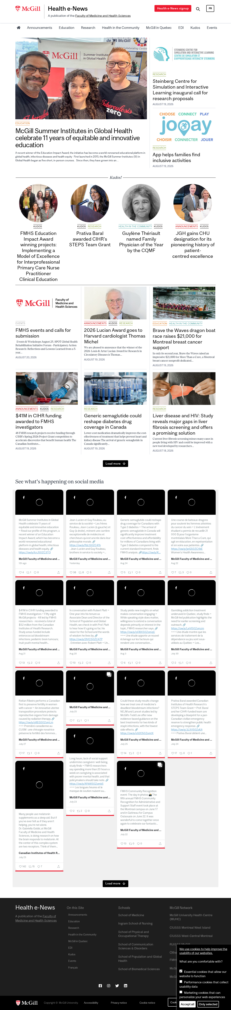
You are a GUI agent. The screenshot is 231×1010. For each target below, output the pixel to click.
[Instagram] (108, 986)
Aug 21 (22, 653)
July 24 (174, 744)
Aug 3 (123, 653)
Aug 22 (174, 563)
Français (73, 967)
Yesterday (74, 563)
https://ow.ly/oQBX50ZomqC (137, 631)
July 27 (22, 744)
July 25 (73, 711)
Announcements (39, 28)
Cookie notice (147, 1002)
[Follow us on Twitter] (117, 986)
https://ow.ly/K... (151, 552)
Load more (113, 463)
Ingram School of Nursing (135, 923)
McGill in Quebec (159, 28)
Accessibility (91, 1002)
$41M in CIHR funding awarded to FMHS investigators (39, 421)
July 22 (124, 834)
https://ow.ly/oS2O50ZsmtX (137, 733)
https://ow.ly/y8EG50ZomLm (36, 722)
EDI (181, 28)
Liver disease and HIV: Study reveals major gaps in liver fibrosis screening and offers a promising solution (183, 424)
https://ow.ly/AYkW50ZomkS (86, 783)
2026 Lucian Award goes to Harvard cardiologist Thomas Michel (114, 335)
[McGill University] (29, 9)
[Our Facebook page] (100, 986)
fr (210, 8)
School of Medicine (131, 915)
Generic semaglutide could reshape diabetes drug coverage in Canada (112, 421)
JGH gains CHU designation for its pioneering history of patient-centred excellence (193, 244)
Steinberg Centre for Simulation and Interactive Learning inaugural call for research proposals (180, 89)
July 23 (73, 801)
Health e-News (68, 8)
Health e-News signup (173, 8)
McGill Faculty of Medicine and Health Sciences (39, 559)
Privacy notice (119, 1002)
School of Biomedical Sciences (139, 969)
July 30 (174, 653)
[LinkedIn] (125, 986)
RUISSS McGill (180, 944)
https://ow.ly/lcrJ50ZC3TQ (35, 552)
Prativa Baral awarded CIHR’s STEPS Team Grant (90, 239)
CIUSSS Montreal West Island (190, 927)
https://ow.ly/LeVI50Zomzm (187, 628)
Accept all (187, 1004)
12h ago (23, 563)
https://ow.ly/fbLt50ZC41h (85, 545)
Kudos (195, 28)
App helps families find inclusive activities (176, 157)
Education (66, 28)
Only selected (208, 1004)
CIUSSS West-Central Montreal (191, 936)
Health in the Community (120, 28)
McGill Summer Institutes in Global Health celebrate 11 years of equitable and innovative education (77, 137)
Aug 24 (123, 563)
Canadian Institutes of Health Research (39, 853)
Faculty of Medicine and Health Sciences (103, 16)
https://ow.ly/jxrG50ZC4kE (187, 548)
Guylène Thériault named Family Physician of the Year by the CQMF (141, 241)
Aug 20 (73, 653)
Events (212, 28)
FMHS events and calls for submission (43, 333)
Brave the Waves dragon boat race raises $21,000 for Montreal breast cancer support (184, 338)
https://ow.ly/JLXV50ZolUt (186, 729)
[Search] (198, 9)
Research (88, 28)
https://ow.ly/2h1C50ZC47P (86, 639)
